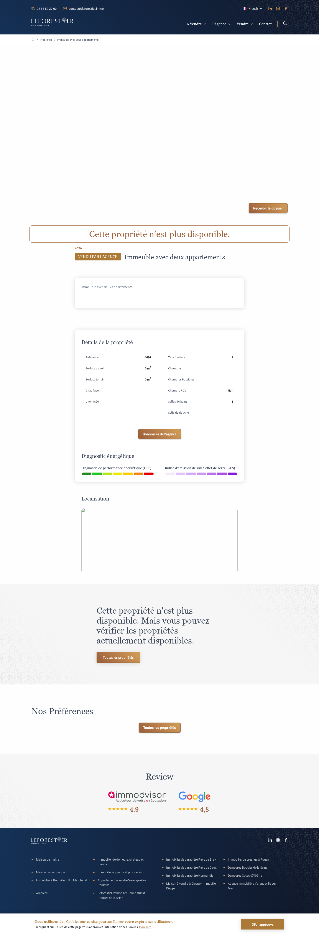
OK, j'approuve (262, 924)
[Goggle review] (195, 797)
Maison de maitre (47, 859)
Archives (42, 893)
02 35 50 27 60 (47, 8)
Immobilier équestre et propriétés (120, 872)
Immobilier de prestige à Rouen (248, 859)
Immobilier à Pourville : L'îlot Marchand (61, 880)
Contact (265, 23)
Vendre (243, 23)
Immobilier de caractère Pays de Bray (191, 859)
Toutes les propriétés (118, 657)
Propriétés (46, 39)
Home (33, 40)
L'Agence (219, 23)
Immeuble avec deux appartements (78, 39)
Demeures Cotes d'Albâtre (245, 875)
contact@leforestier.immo (86, 8)
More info (145, 926)
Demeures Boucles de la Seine (247, 867)
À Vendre (194, 23)
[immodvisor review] (136, 797)
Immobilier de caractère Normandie (189, 875)
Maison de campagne (50, 872)
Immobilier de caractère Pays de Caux (191, 867)
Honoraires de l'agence (159, 434)
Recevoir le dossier (268, 208)
